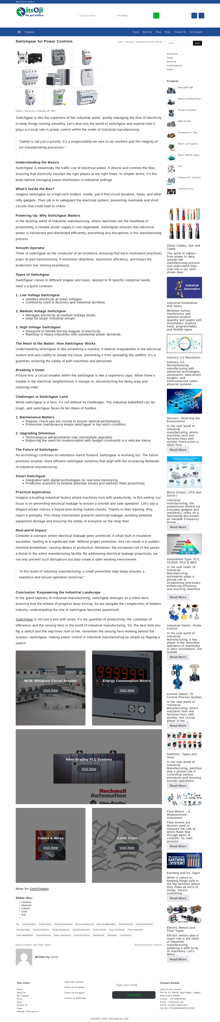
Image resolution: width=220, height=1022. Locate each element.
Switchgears (39, 889)
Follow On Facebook (74, 987)
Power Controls (99, 930)
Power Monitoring (43, 935)
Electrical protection (144, 924)
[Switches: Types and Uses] (184, 740)
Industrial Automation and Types (182, 304)
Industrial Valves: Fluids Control (184, 627)
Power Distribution (117, 930)
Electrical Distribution (63, 924)
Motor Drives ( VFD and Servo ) (184, 494)
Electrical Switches (41, 930)
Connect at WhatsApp (75, 998)
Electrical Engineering (85, 924)
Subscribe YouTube (74, 982)
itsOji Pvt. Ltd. (30, 18)
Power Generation (135, 930)
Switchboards (98, 935)
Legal (19, 1008)
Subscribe (134, 995)
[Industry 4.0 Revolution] (184, 343)
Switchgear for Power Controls (44, 41)
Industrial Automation (81, 930)
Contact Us (22, 1005)
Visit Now (50, 690)
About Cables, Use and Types (183, 247)
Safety (170, 69)
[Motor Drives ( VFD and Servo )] (184, 472)
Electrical (29, 111)
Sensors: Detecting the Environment (183, 420)
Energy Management (61, 930)
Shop (19, 1002)
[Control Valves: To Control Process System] (184, 676)
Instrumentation (174, 65)
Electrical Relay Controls (148, 944)
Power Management (25, 935)
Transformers (125, 935)
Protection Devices (82, 935)
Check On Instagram (75, 993)
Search (156, 16)
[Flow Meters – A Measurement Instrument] (184, 799)
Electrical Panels (126, 924)
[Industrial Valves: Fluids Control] (184, 612)
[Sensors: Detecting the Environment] (184, 401)
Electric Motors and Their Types (33, 944)
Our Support (23, 996)
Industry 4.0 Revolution (183, 357)
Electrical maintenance (106, 924)
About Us (21, 992)
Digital (170, 58)
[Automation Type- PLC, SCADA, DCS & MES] (184, 544)
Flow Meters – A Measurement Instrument (178, 814)
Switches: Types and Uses (182, 755)
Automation (172, 54)
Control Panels (45, 924)
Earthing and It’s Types (183, 873)
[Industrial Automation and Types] (184, 287)
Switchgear (24, 619)
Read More (179, 450)
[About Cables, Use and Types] (184, 223)
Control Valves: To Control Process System (184, 695)
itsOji (18, 111)
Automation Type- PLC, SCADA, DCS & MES (183, 561)
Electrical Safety (23, 930)
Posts (20, 999)
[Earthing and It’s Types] (184, 861)
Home (19, 989)
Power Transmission (62, 935)
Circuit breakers (29, 924)
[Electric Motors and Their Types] (184, 914)
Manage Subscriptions (28, 1011)
